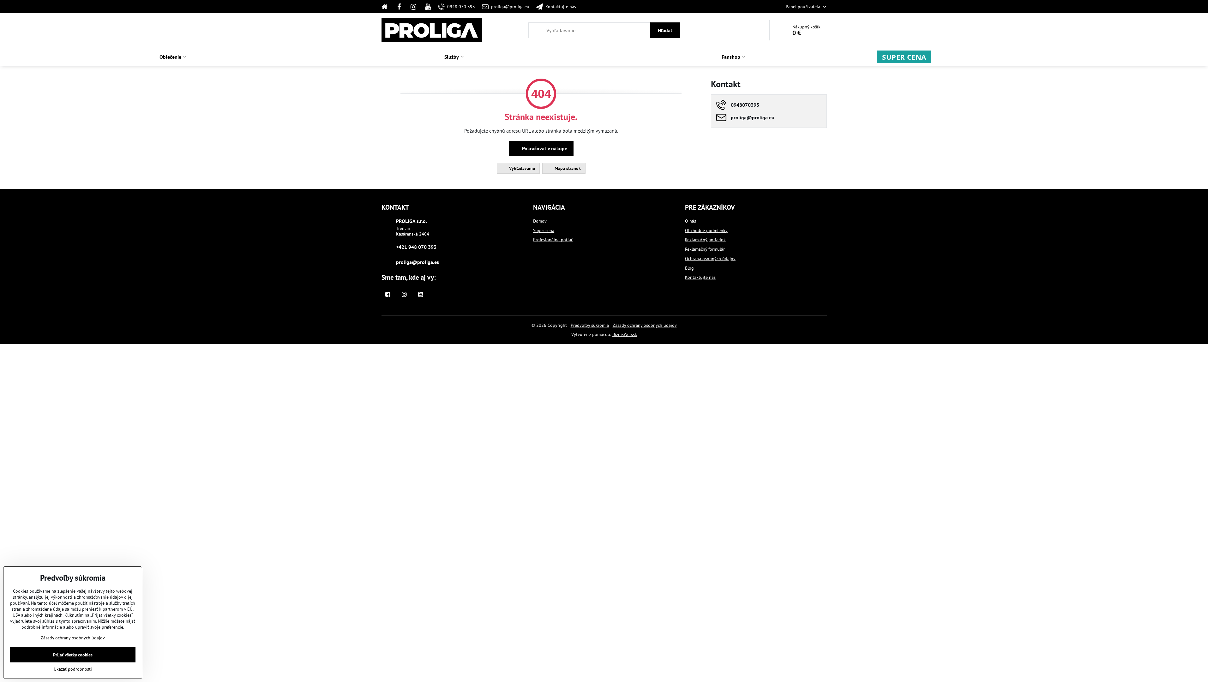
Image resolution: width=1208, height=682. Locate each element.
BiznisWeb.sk (624, 334)
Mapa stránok (567, 168)
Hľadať (665, 30)
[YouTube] (428, 6)
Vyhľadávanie (521, 168)
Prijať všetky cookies (73, 655)
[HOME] (387, 6)
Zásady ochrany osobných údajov (645, 325)
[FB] (399, 6)
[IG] (413, 6)
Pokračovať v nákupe (544, 148)
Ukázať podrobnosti (73, 669)
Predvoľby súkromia (590, 325)
